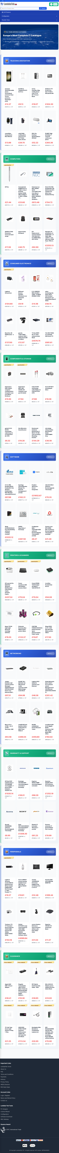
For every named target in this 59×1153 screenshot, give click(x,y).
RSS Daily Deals (5, 1087)
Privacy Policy (5, 1082)
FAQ (2, 1071)
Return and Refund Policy (8, 1098)
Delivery (3, 1079)
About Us (3, 1069)
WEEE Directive (5, 1084)
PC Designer (4, 1109)
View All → (50, 60)
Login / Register (5, 1095)
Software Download (6, 1116)
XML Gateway (5, 1119)
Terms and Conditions (7, 1074)
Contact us (4, 1100)
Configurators (5, 1114)
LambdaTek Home (6, 1066)
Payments (3, 1077)
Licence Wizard (5, 1111)
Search (43, 8)
